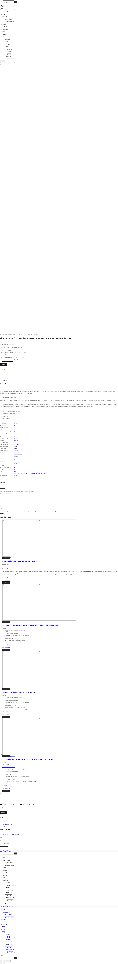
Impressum (4, 821)
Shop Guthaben (5, 832)
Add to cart (3, 364)
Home (3, 14)
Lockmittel (4, 16)
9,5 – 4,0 (15, 434)
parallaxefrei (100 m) (18, 454)
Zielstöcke (4, 877)
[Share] (4, 961)
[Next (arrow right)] (4, 963)
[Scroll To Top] (0, 849)
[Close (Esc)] (1, 961)
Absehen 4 (16, 440)
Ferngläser (4, 27)
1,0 (14, 459)
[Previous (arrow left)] (1, 963)
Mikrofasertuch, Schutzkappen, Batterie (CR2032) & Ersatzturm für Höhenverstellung (30, 473)
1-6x (14, 425)
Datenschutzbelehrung (6, 822)
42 (14, 431)
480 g (15, 471)
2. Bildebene (16, 444)
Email (1, 508)
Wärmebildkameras (6, 17)
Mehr (3, 878)
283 (14, 469)
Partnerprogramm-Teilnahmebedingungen (10, 834)
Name (1, 505)
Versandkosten (11, 344)
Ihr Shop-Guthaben (8, 894)
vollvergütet (16, 456)
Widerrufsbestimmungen (7, 824)
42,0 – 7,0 (16, 438)
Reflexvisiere (5, 29)
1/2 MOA (15, 446)
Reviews (4, 380)
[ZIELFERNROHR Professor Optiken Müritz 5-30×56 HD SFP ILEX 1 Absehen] (39, 754)
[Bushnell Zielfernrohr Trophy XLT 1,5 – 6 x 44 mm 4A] (39, 556)
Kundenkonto (5, 880)
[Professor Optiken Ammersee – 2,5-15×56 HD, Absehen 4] (39, 687)
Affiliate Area (10, 890)
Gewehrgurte (5, 26)
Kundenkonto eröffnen (11, 885)
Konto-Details (10, 892)
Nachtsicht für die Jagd (9, 22)
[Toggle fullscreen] (6, 961)
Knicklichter (4, 24)
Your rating (2, 493)
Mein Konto (7, 882)
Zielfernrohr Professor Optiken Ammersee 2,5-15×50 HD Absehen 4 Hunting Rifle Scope (30, 625)
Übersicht (9, 895)
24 (14, 427)
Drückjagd (16, 423)
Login (8, 884)
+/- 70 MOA (16, 448)
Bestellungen (9, 889)
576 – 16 (15, 465)
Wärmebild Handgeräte (9, 21)
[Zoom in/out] (9, 961)
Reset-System (16, 452)
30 (14, 429)
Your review (3, 503)
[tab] (60, 379)
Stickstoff (15, 457)
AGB (3, 826)
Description (4, 378)
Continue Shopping (4, 846)
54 (14, 433)
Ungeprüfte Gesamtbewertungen (8, 568)
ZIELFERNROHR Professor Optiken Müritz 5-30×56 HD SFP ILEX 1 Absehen (27, 759)
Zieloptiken (4, 32)
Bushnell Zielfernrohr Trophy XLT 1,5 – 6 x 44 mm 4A (19, 561)
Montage (4, 31)
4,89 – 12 (15, 463)
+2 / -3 (15, 436)
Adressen (9, 887)
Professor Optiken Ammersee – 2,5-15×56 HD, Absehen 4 (20, 692)
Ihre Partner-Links (10, 897)
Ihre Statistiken (10, 899)
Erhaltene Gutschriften (11, 900)
